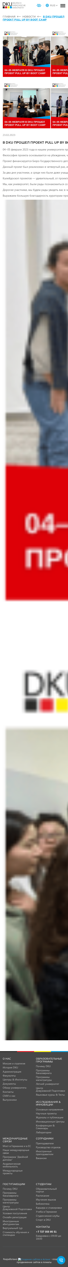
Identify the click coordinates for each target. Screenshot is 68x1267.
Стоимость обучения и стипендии (16, 1233)
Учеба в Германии (46, 1211)
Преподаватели (45, 1143)
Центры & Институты (15, 1079)
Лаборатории (43, 1132)
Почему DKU (43, 1066)
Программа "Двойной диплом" (15, 1158)
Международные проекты (12, 1172)
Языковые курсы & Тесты (50, 1094)
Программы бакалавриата (43, 1072)
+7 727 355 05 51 (46, 1231)
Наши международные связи (16, 1151)
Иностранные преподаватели (44, 1152)
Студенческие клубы (47, 1215)
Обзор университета (14, 1087)
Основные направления (49, 1109)
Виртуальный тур (12, 1228)
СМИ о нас (9, 1095)
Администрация (12, 1071)
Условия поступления (15, 1213)
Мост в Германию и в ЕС (17, 1146)
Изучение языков (46, 1199)
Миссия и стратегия (14, 1063)
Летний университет (47, 1084)
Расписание (42, 1195)
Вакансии (41, 1158)
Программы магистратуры (44, 1078)
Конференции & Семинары (45, 1127)
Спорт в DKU (43, 1219)
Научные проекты (46, 1113)
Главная (9, 16)
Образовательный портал (46, 1190)
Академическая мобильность (11, 1165)
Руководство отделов (48, 1147)
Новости (29, 16)
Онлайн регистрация (14, 1217)
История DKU (10, 1067)
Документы (9, 1083)
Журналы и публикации (49, 1117)
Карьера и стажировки (49, 1207)
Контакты (8, 1091)
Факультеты (9, 1075)
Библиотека (42, 1203)
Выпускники (10, 1099)
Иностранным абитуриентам (11, 1222)
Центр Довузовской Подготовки (50, 1089)
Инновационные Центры (50, 1121)
